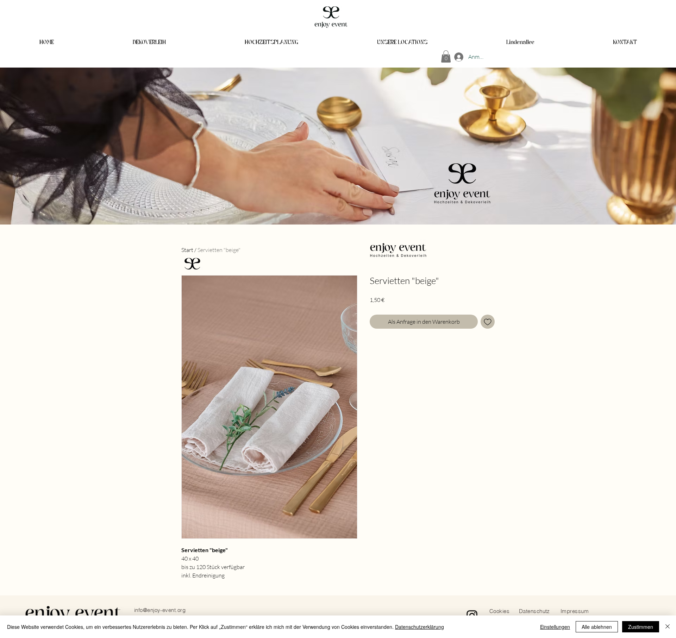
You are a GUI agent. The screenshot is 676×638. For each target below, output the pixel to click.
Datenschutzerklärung (419, 626)
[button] (446, 56)
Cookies (499, 611)
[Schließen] (667, 626)
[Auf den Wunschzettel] (488, 322)
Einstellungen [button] (555, 626)
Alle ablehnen (597, 626)
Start (187, 249)
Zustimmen (640, 626)
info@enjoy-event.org (160, 610)
